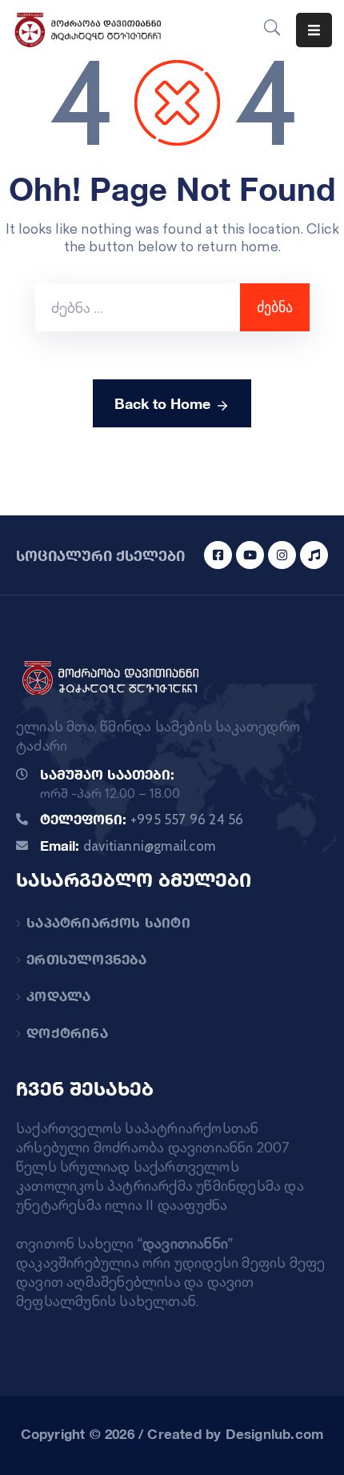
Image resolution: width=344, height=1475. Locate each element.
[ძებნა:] (137, 307)
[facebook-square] (218, 555)
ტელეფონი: (141, 819)
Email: (127, 845)
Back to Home (162, 403)
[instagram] (282, 555)
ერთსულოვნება (86, 959)
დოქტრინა (67, 1032)
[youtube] (250, 555)
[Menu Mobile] (314, 30)
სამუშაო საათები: (107, 774)
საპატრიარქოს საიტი (108, 922)
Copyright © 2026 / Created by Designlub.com (172, 1433)
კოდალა (58, 996)
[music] (314, 555)
